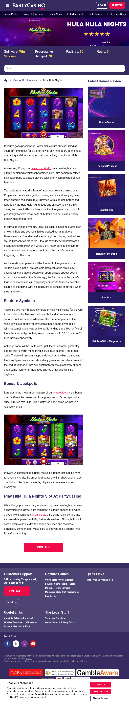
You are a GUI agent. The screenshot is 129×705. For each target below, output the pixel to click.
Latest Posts (10, 14)
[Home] (5, 80)
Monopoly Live (63, 588)
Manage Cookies (101, 698)
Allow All (101, 685)
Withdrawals (31, 622)
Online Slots (51, 580)
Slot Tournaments (70, 592)
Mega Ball (49, 588)
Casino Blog (107, 580)
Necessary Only (100, 691)
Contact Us (17, 591)
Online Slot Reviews (33, 14)
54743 (29, 658)
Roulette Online (52, 584)
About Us (8, 618)
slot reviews (60, 392)
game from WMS (40, 168)
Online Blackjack (66, 580)
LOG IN (102, 5)
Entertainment (75, 14)
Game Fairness (52, 622)
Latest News (55, 14)
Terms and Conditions (56, 618)
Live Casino (51, 596)
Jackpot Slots (68, 584)
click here (83, 661)
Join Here (43, 547)
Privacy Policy (68, 622)
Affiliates (27, 626)
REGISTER (117, 5)
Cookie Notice (42, 694)
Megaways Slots (53, 592)
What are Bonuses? (23, 618)
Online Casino (93, 580)
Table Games (95, 14)
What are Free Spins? (14, 622)
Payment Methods (13, 626)
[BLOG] (29, 5)
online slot (41, 514)
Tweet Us (11, 602)
